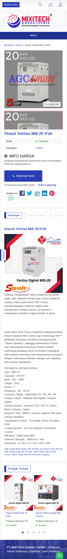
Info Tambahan (37, 215)
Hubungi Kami (24, 175)
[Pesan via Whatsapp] (50, 5)
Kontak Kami (11, 4)
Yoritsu (39, 148)
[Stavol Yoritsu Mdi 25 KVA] (18, 492)
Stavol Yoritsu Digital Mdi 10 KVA (48, 515)
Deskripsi (14, 215)
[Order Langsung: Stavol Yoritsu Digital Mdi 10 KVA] (60, 507)
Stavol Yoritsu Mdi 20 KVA (20, 452)
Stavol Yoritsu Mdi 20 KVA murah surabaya (31, 454)
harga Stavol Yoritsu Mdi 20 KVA (23, 449)
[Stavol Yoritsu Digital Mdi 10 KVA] (48, 492)
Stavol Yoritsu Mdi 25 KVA (16, 515)
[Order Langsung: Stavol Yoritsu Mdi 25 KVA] (31, 507)
